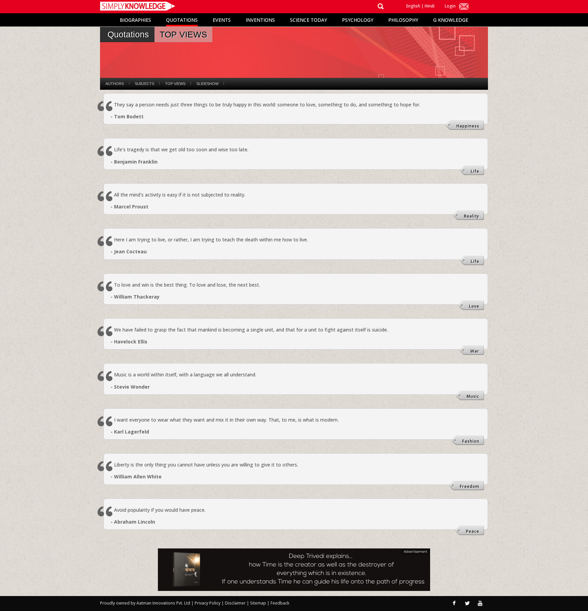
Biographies (135, 20)
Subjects (144, 84)
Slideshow (207, 84)
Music (473, 396)
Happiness (467, 126)
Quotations (182, 20)
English (413, 6)
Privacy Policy (208, 603)
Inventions (260, 20)
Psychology (357, 20)
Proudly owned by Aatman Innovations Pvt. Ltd (145, 603)
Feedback (280, 603)
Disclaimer (235, 603)
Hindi (430, 6)
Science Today (308, 20)
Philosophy (403, 20)
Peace (472, 531)
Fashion (470, 441)
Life (475, 171)
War (474, 351)
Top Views (175, 84)
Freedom (469, 486)
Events (222, 20)
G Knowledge (450, 20)
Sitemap (258, 603)
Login (450, 6)
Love (474, 306)
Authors (114, 84)
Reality (471, 216)
